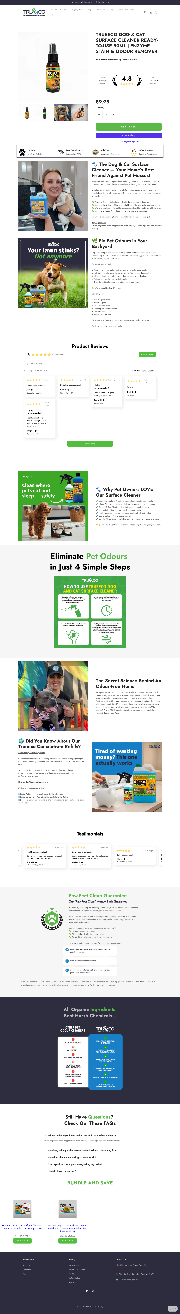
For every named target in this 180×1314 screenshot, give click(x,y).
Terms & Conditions (77, 1269)
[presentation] (16, 112)
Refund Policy (74, 1278)
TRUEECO (86, 1307)
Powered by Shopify (96, 1307)
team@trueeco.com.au (128, 1279)
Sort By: (136, 370)
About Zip (73, 1282)
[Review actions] (52, 379)
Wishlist (72, 1274)
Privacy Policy (74, 1265)
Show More (31, 426)
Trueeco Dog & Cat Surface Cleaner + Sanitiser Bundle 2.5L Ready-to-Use (22, 1227)
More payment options (129, 141)
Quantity (100, 107)
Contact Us (27, 1269)
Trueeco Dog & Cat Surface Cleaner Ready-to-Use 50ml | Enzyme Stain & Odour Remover (127, 43)
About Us (26, 1265)
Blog (24, 1274)
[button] (59, 9)
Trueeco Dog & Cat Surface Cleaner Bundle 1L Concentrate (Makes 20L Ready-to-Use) (68, 1228)
